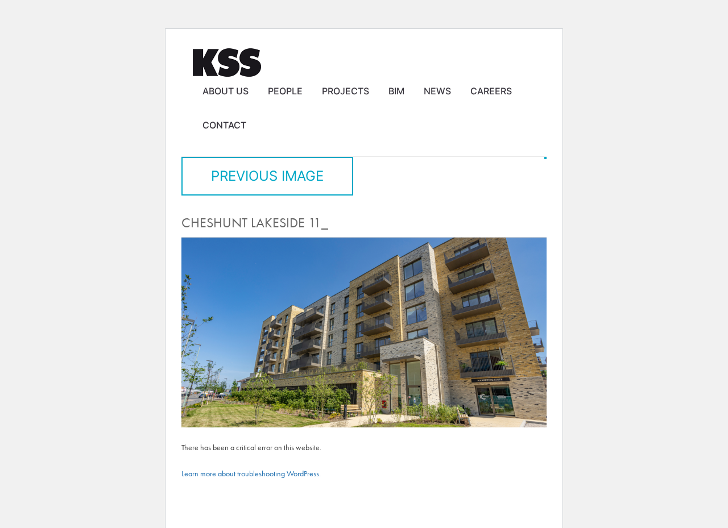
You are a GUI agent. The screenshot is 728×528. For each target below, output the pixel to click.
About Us (225, 91)
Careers (491, 91)
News (437, 91)
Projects (345, 91)
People (285, 91)
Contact (224, 125)
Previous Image (267, 176)
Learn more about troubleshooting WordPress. (251, 473)
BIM (396, 91)
